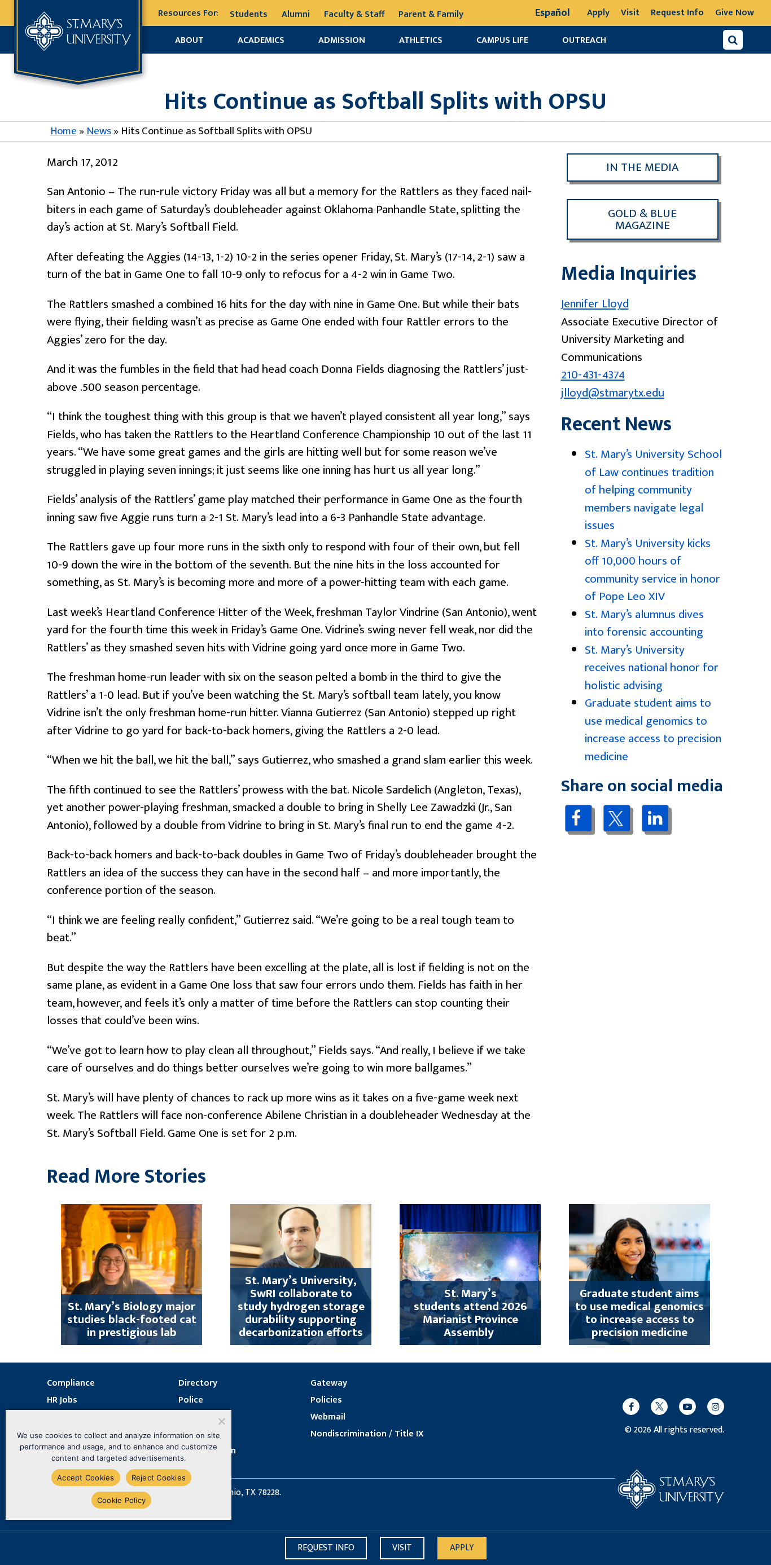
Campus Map (204, 1434)
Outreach (584, 40)
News (98, 131)
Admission (341, 40)
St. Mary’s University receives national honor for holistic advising (652, 667)
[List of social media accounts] (667, 1406)
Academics (261, 40)
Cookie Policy (121, 1500)
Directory (197, 1383)
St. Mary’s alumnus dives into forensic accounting (644, 623)
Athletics (421, 40)
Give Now (734, 12)
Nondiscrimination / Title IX (367, 1434)
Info (325, 1547)
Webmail (327, 1417)
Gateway (328, 1383)
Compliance (71, 1383)
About (189, 40)
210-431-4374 (593, 375)
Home (63, 131)
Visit (630, 12)
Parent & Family (430, 14)
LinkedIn (655, 818)
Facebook (578, 818)
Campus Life (502, 40)
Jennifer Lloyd (595, 304)
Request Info (677, 12)
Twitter (616, 818)
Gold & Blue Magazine (642, 219)
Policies (326, 1400)
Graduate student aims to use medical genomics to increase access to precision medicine (653, 729)
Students (249, 14)
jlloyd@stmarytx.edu (612, 393)
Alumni (296, 14)
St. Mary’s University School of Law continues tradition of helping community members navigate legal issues (653, 489)
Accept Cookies (86, 1477)
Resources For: (188, 13)
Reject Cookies (159, 1477)
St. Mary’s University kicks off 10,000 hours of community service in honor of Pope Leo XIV (652, 570)
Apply (598, 12)
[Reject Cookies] (221, 1421)
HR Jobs (62, 1400)
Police (190, 1400)
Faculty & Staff (354, 14)
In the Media (642, 167)
